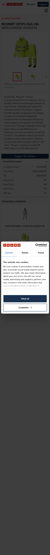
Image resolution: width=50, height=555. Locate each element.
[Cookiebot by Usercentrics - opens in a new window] (35, 245)
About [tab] (41, 253)
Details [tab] (25, 253)
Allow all (25, 299)
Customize (24, 307)
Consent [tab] (9, 253)
